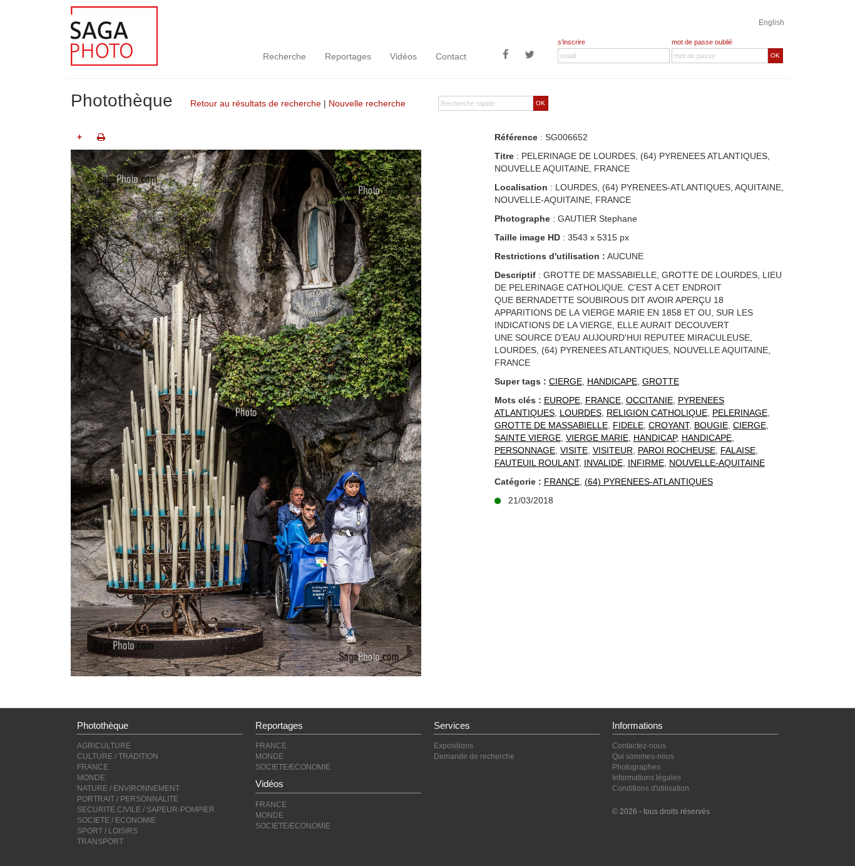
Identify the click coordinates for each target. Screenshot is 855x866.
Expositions (453, 745)
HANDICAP (655, 438)
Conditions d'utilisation (650, 788)
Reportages (348, 56)
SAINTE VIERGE (527, 438)
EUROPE (562, 400)
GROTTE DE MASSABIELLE (551, 425)
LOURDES (581, 413)
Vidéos (403, 56)
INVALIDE (603, 463)
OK (775, 55)
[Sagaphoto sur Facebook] (506, 55)
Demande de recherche (474, 756)
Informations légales (646, 777)
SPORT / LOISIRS (107, 831)
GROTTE (660, 381)
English (771, 22)
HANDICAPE (612, 381)
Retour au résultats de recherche (255, 103)
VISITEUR (613, 450)
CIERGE (565, 381)
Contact (451, 56)
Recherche (284, 56)
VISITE (574, 450)
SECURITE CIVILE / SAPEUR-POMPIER (146, 809)
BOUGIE (711, 425)
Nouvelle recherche (367, 103)
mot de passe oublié (702, 42)
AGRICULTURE (104, 745)
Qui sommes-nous (643, 756)
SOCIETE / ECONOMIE (116, 820)
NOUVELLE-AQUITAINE (717, 463)
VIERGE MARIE (597, 438)
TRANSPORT (100, 841)
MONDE (91, 777)
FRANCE (603, 400)
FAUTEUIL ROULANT (536, 463)
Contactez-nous (639, 745)
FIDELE (628, 425)
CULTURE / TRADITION (117, 756)
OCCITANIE (649, 400)
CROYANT (668, 425)
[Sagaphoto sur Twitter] (529, 55)
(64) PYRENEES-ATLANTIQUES (649, 482)
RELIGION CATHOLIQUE (657, 413)
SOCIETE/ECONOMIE (292, 767)
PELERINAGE (739, 413)
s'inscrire (571, 42)
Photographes (636, 767)
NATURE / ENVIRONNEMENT (128, 788)
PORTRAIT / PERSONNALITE (127, 799)
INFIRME (646, 463)
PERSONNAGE (524, 450)
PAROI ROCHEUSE (676, 450)
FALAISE (737, 450)
